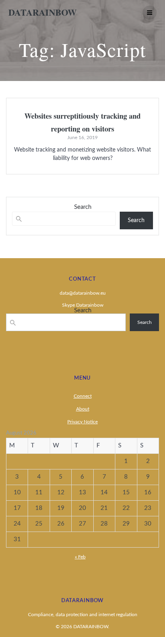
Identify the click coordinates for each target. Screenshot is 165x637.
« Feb (80, 556)
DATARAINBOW (42, 12)
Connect (83, 396)
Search (82, 207)
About (82, 408)
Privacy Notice (82, 421)
